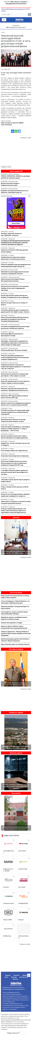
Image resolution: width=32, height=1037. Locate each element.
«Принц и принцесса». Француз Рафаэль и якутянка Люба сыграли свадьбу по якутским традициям (16, 633)
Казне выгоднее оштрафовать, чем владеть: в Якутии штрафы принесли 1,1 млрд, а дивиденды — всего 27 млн (15, 428)
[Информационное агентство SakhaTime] (18, 20)
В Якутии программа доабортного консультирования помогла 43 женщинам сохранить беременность (15, 357)
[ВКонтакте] (12, 131)
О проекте (16, 975)
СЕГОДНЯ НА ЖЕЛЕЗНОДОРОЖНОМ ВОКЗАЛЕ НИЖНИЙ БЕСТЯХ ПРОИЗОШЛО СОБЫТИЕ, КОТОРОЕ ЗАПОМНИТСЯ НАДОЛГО (15, 242)
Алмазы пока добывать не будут (11, 623)
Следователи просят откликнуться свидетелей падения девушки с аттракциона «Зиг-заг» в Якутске (16, 366)
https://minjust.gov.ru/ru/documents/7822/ (15, 1025)
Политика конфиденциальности (11, 992)
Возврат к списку (6, 167)
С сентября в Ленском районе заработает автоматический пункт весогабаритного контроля (14, 472)
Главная (7, 975)
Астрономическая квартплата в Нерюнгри (15, 456)
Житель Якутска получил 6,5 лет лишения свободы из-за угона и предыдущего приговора (14, 288)
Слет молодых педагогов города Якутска (14, 450)
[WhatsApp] (16, 131)
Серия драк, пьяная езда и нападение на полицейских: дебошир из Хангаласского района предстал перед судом (14, 343)
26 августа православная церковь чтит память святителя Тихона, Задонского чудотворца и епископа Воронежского (13, 510)
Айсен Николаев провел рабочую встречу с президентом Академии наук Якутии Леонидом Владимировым (15, 319)
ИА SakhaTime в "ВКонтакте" (17, 27)
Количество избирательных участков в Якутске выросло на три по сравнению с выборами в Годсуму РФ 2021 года (14, 463)
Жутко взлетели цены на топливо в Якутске (15, 644)
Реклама (14, 977)
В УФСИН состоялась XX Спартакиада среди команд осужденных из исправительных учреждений (15, 412)
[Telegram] (19, 131)
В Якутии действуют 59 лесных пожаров (14, 350)
